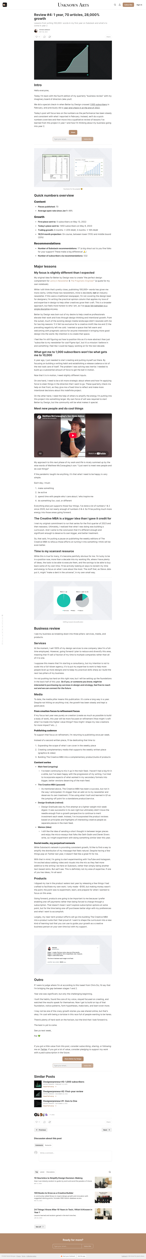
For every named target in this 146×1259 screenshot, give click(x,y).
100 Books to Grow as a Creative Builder (53, 1193)
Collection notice (31, 1256)
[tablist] (43, 1145)
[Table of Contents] (2, 629)
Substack (124, 1256)
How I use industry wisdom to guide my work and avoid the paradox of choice (63, 1181)
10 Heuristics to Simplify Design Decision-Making (58, 1178)
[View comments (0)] (44, 37)
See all (38, 1227)
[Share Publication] (120, 5)
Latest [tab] (42, 1172)
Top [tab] (36, 1172)
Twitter (44, 1049)
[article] (73, 1182)
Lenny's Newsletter (59, 281)
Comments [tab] (39, 1145)
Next (105, 1130)
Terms (23, 1256)
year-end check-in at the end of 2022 (82, 108)
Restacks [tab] (48, 1145)
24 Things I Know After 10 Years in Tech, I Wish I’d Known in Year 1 (63, 1211)
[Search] (115, 5)
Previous (42, 1130)
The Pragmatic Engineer (82, 281)
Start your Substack (69, 1256)
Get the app (81, 1256)
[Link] (31, 85)
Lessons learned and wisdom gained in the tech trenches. (55, 1215)
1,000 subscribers (98, 104)
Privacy (18, 1256)
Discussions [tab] (50, 1172)
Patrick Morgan (44, 29)
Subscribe (128, 5)
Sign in (139, 5)
